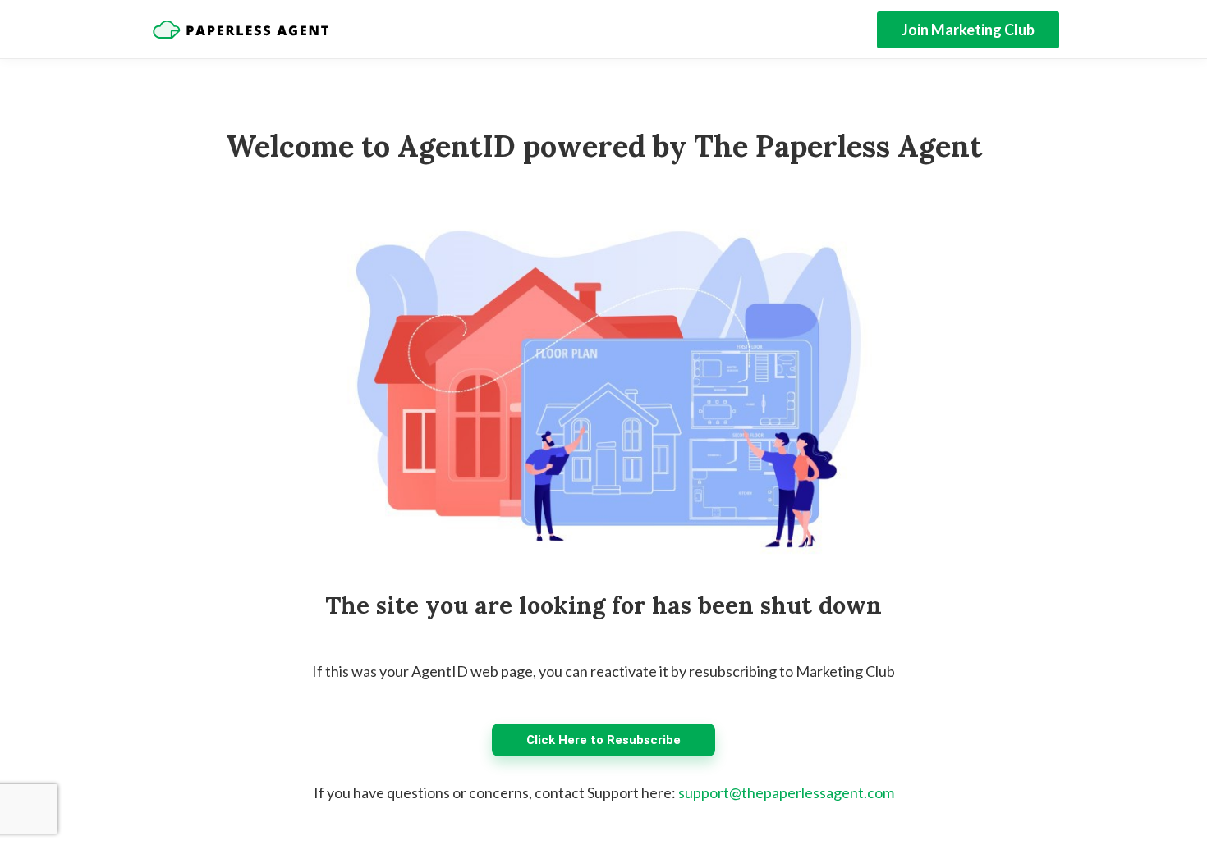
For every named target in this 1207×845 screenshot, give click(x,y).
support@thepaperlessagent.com (786, 792)
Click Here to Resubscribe (603, 740)
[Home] (240, 29)
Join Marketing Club (968, 30)
